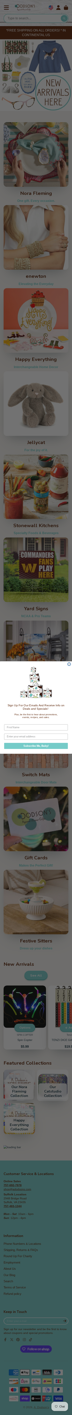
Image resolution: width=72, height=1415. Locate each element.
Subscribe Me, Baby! (36, 745)
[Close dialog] (69, 664)
